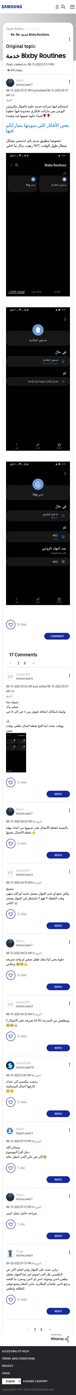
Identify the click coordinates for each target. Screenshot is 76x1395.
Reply (58, 794)
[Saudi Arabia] (12, 6)
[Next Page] (32, 663)
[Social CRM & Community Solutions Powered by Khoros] (60, 1338)
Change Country (35, 1381)
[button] (63, 82)
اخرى (9, 100)
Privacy (7, 1366)
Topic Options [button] (63, 39)
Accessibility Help (15, 1351)
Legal (6, 1373)
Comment (57, 636)
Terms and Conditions (18, 1358)
